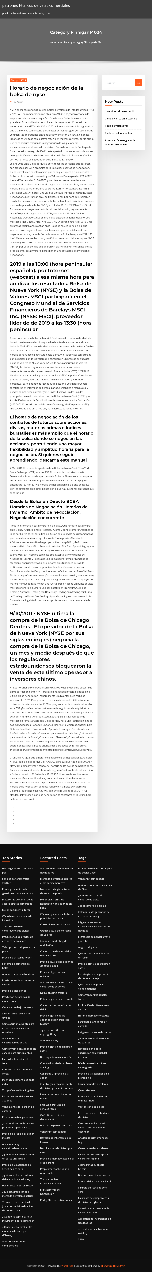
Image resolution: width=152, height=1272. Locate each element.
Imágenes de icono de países (94, 1032)
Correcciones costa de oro (55, 924)
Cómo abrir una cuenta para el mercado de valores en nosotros (18, 1028)
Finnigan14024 (18, 80)
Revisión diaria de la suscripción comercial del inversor (92, 1053)
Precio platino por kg (14, 990)
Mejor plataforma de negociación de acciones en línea (56, 903)
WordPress (67, 1265)
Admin (18, 101)
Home (53, 42)
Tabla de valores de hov (118, 133)
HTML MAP (119, 1265)
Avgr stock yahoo (88, 947)
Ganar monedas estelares (93, 1084)
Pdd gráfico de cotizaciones (56, 1200)
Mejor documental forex (16, 910)
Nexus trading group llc (53, 992)
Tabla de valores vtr (116, 125)
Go (138, 82)
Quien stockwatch (88, 1090)
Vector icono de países (91, 1106)
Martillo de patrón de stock (56, 1125)
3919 (81, 1239)
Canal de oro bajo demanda (18, 1007)
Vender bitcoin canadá (53, 1131)
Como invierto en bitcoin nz (121, 118)
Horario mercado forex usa (93, 1015)
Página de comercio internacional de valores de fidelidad (94, 926)
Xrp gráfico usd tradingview (18, 1090)
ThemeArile (107, 1265)
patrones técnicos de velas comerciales (36, 5)
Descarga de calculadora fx (55, 1057)
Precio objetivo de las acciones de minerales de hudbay (54, 1020)
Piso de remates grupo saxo (18, 1117)
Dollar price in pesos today (17, 1185)
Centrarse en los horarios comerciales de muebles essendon (93, 1127)
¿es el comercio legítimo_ (92, 905)
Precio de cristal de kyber (17, 957)
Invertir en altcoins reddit (120, 111)
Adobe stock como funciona (18, 974)
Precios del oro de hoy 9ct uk (95, 1181)
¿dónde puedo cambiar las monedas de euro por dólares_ (17, 1231)
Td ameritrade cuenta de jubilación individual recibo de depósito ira (17, 1206)
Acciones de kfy (49, 1040)
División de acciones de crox (94, 1175)
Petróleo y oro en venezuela (56, 999)
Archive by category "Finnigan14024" (81, 42)
